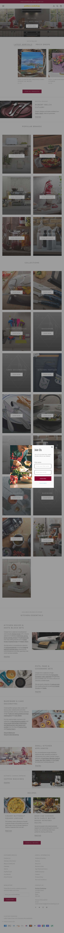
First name (37, 462)
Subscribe (43, 478)
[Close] (52, 447)
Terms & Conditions (43, 483)
